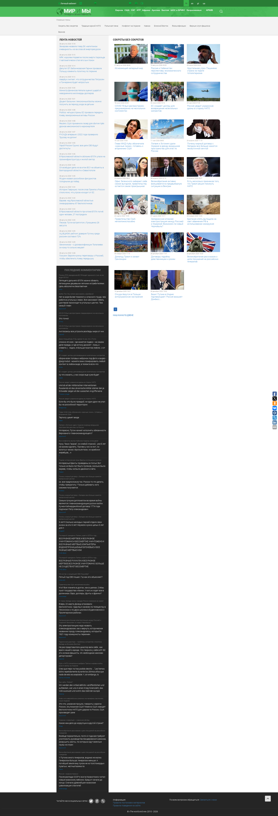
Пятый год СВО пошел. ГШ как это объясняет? (80, 577)
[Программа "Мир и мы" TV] (142, 3)
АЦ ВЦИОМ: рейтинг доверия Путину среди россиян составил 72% (79, 235)
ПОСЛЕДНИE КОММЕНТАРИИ (82, 270)
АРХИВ (209, 10)
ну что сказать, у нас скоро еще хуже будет (79, 374)
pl (198, 3)
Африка (146, 10)
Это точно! (64, 318)
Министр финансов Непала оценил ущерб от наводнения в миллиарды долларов (80, 92)
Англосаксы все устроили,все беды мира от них (81, 331)
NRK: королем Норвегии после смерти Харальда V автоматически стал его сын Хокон (82, 59)
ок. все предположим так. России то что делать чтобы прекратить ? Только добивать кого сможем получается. (81, 484)
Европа (119, 10)
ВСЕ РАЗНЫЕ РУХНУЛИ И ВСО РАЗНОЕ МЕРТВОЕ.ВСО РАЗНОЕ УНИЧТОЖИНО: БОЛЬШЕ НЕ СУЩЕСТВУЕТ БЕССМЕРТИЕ (81, 563)
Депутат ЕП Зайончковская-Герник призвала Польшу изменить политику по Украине (80, 70)
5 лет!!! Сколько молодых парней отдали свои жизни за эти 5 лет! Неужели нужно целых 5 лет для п (81, 525)
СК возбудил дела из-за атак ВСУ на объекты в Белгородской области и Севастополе (81, 169)
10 (151, 309)
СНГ (133, 10)
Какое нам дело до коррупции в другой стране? (81, 723)
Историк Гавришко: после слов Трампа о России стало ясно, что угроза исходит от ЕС (82, 191)
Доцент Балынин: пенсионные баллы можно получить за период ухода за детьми (80, 103)
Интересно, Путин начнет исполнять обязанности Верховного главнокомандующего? (82, 432)
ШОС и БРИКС (178, 10)
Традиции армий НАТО (91, 26)
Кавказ (147, 26)
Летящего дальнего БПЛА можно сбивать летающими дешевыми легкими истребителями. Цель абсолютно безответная (82, 283)
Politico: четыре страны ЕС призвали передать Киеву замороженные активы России (81, 114)
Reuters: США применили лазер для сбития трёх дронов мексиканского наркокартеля (81, 125)
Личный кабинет (68, 3)
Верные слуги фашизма (200, 26)
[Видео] (130, 3)
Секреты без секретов (68, 26)
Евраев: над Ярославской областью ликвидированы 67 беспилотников (76, 202)
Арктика (156, 10)
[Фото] (136, 3)
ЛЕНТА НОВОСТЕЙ (70, 39)
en (192, 3)
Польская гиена (111, 26)
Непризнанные (194, 10)
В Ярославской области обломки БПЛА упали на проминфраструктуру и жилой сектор (82, 158)
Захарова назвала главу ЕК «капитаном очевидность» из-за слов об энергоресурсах (80, 48)
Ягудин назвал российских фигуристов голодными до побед (77, 180)
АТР (139, 10)
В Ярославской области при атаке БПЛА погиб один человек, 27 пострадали (81, 213)
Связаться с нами (208, 799)
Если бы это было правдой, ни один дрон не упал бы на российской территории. (82, 403)
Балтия (165, 10)
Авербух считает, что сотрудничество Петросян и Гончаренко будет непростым (81, 81)
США (127, 10)
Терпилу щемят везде (69, 417)
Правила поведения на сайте (126, 805)
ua (204, 3)
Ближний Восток (161, 26)
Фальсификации (179, 26)
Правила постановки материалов (129, 802)
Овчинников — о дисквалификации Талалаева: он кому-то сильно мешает (81, 246)
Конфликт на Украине (131, 26)
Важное (61, 32)
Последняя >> (160, 309)
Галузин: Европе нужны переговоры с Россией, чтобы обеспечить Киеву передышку (81, 257)
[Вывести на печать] (96, 3)
